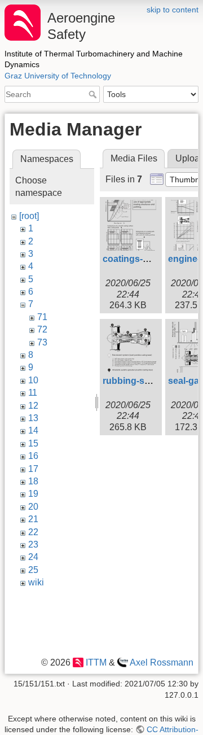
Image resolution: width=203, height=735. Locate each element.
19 (33, 493)
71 (42, 317)
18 (33, 481)
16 (33, 456)
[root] (29, 216)
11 (32, 392)
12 (33, 405)
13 (33, 418)
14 (33, 430)
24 (33, 557)
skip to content (172, 9)
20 (33, 506)
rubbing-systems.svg (148, 381)
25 (33, 570)
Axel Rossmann (161, 662)
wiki (36, 582)
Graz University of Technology (58, 75)
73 (42, 342)
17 (33, 469)
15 (33, 443)
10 (33, 380)
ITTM (96, 662)
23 (33, 544)
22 (33, 532)
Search (94, 94)
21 (33, 519)
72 (42, 329)
